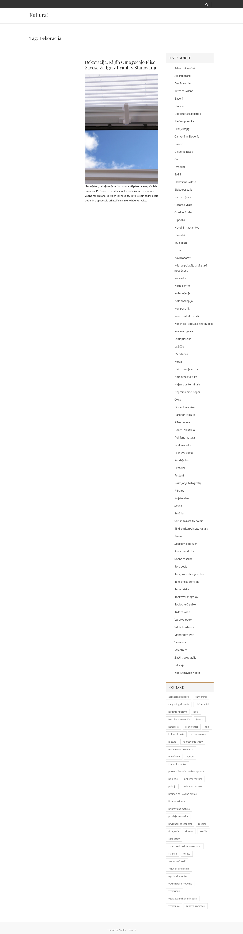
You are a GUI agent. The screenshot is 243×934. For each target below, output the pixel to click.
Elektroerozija (183, 189)
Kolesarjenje (182, 293)
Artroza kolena (183, 91)
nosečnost (174, 756)
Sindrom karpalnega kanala (191, 528)
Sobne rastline (183, 559)
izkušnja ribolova (177, 711)
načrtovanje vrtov (193, 741)
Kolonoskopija (183, 301)
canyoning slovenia (178, 704)
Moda (178, 361)
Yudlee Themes (127, 930)
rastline (202, 823)
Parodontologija (185, 414)
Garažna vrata (183, 204)
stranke (172, 853)
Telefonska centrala (186, 581)
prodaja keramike (178, 816)
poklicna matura (193, 778)
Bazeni (178, 98)
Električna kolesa (185, 182)
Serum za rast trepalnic (188, 521)
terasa (186, 853)
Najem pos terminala (187, 384)
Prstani (179, 475)
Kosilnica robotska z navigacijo (194, 323)
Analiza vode (182, 83)
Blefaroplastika (184, 121)
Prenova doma (183, 452)
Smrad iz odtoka (184, 551)
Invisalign (180, 242)
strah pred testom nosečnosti (184, 846)
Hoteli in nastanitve (186, 227)
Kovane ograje (183, 331)
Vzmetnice (180, 650)
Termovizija (181, 589)
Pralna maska (182, 445)
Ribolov (179, 490)
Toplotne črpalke (185, 604)
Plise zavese (182, 422)
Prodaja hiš (181, 460)
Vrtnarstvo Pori (184, 634)
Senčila (179, 513)
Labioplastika (182, 338)
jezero (199, 719)
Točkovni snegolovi (186, 596)
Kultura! (38, 14)
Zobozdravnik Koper (187, 672)
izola (196, 711)
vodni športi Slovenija (180, 883)
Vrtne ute (180, 642)
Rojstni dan (181, 498)
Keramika (180, 278)
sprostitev (174, 838)
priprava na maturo (179, 808)
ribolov (189, 831)
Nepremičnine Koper (187, 392)
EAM (177, 174)
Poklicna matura (184, 437)
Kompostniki (182, 308)
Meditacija (181, 354)
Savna (178, 505)
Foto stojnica (182, 197)
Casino (178, 144)
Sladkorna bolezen (185, 543)
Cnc (176, 159)
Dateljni (179, 166)
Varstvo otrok (183, 619)
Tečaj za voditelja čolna (189, 574)
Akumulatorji (182, 75)
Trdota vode (182, 612)
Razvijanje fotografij (187, 483)
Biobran (179, 106)
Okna (177, 399)
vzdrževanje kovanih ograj (182, 898)
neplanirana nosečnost (180, 749)
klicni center (191, 726)
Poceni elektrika (184, 430)
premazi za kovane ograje (182, 793)
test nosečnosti (176, 861)
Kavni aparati (182, 257)
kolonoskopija (176, 734)
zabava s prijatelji (195, 905)
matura (172, 741)
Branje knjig (181, 129)
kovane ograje (198, 734)
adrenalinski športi (178, 696)
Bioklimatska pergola (187, 113)
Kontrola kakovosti (186, 316)
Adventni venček (184, 68)
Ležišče (179, 346)
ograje (189, 756)
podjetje (173, 778)
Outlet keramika (184, 407)
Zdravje (179, 665)
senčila (203, 831)
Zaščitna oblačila (185, 657)
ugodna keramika (178, 876)
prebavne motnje (192, 786)
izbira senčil (202, 704)
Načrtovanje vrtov (186, 369)
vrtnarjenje (174, 890)
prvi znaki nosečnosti (180, 823)
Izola (177, 250)
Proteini (179, 467)
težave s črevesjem (178, 868)
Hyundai (179, 235)
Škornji (178, 536)
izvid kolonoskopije (179, 719)
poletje (172, 786)
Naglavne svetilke (185, 376)
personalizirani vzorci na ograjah (186, 771)
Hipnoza (179, 220)
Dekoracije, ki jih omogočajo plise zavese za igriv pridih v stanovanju (121, 65)
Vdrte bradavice (184, 627)
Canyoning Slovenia (187, 136)
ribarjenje (173, 831)
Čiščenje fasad (183, 151)
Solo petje (180, 566)
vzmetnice (174, 905)
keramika (173, 726)
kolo (207, 726)
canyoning (201, 696)
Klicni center (182, 285)
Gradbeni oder (183, 212)
